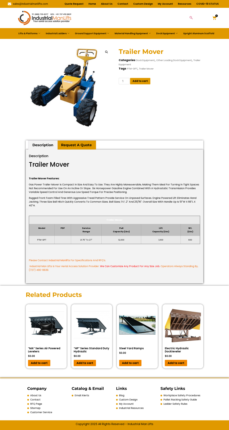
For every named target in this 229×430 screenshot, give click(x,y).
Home (92, 4)
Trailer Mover (146, 68)
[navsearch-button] (191, 18)
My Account (165, 4)
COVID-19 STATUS (207, 4)
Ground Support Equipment (90, 33)
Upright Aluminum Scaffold (198, 33)
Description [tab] (42, 145)
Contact (122, 4)
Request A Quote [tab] (76, 145)
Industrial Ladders (56, 33)
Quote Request (73, 4)
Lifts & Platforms (28, 33)
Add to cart (140, 81)
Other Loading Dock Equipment (174, 60)
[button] (106, 52)
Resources (184, 4)
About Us (106, 4)
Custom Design (143, 4)
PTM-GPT (132, 68)
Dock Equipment (165, 33)
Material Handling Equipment (131, 33)
